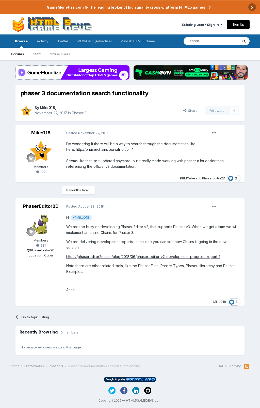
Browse (21, 41)
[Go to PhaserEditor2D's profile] (40, 224)
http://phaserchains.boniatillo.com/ (104, 149)
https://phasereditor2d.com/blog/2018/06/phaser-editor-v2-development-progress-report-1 (143, 256)
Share (192, 110)
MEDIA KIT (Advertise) (94, 41)
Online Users (60, 54)
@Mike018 (81, 217)
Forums (17, 54)
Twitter (62, 41)
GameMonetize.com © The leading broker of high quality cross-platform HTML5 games (126, 7)
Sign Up (238, 24)
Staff (37, 54)
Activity (42, 41)
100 (42, 172)
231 (42, 245)
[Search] (244, 41)
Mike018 (47, 107)
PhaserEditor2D (213, 178)
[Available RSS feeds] (246, 366)
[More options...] (214, 133)
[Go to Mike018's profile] (26, 110)
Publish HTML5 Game (138, 41)
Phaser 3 (79, 113)
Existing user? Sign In (201, 25)
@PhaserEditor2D (41, 250)
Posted (87, 133)
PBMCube (187, 178)
